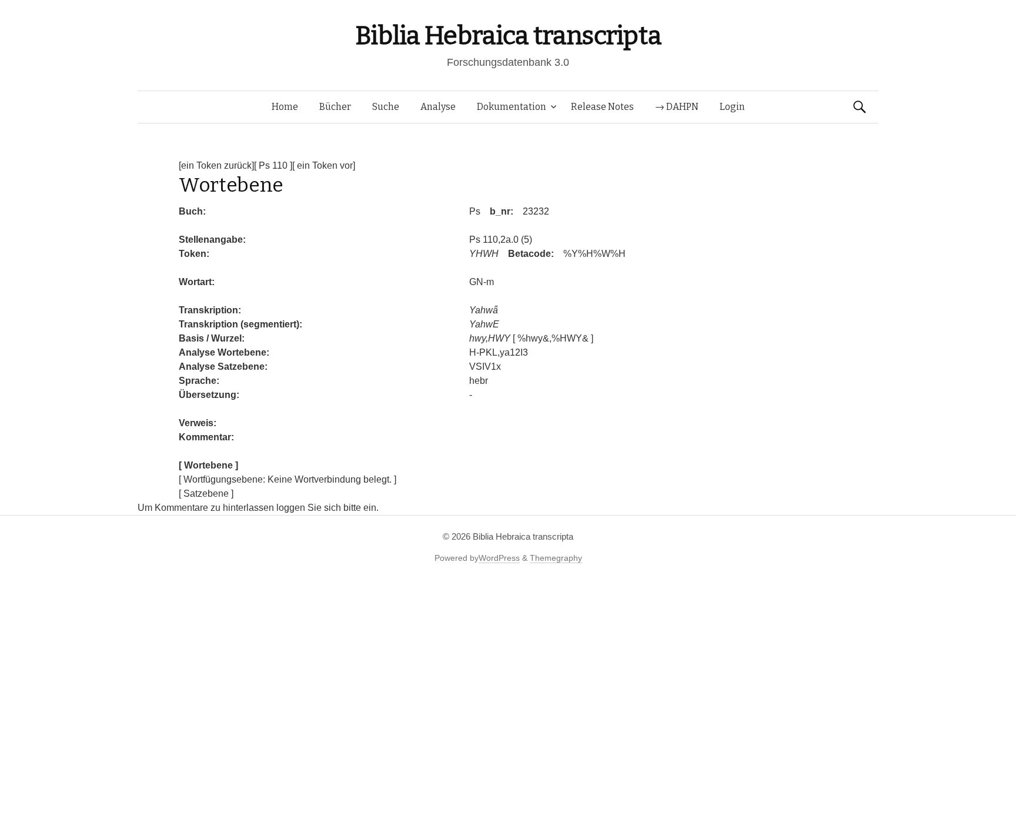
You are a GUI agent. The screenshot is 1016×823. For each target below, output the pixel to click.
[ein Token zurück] (216, 165)
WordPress (499, 558)
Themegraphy (556, 558)
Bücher (335, 106)
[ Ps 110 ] (273, 165)
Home (285, 106)
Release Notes (602, 106)
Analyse (438, 106)
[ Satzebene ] (206, 494)
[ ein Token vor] (323, 165)
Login (732, 106)
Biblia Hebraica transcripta (508, 36)
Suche (385, 106)
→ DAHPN (676, 106)
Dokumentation (511, 106)
